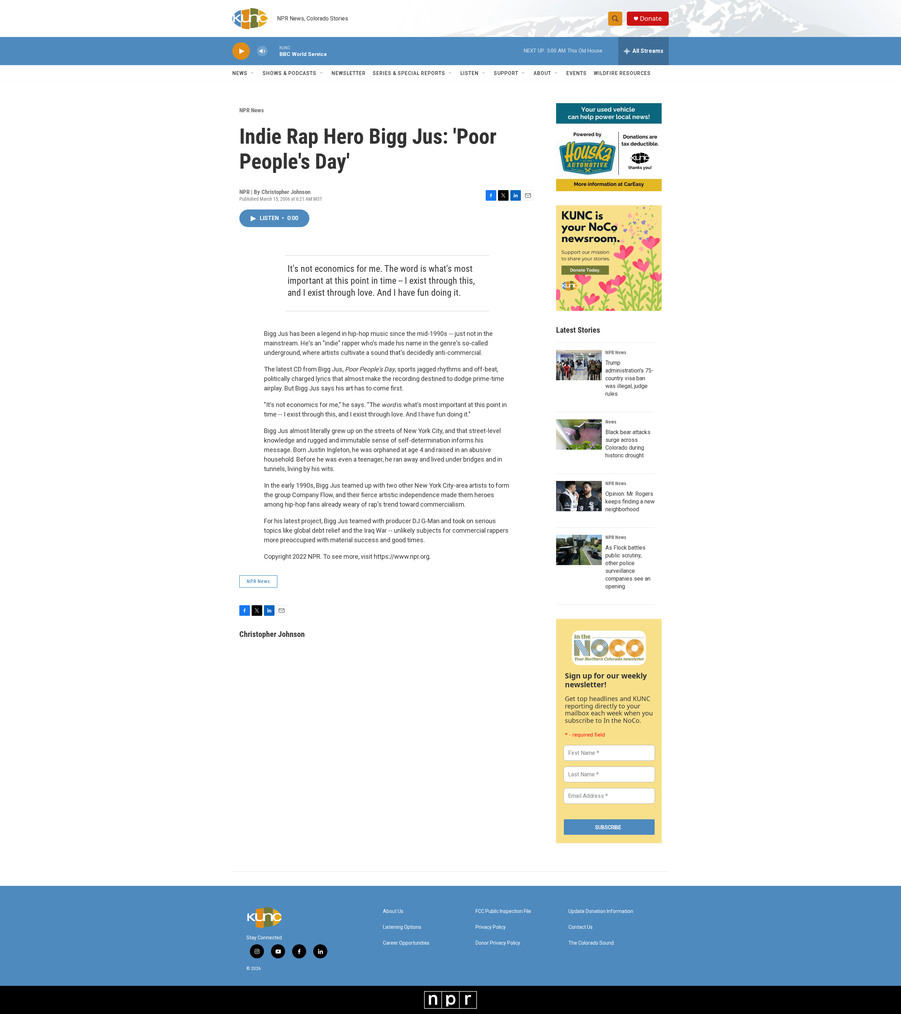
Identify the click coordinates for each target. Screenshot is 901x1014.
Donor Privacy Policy (497, 943)
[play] (241, 51)
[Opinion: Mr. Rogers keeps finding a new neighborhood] (579, 496)
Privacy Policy (490, 927)
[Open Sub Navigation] (253, 73)
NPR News (251, 110)
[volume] (262, 51)
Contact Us (580, 927)
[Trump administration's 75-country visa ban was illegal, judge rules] (579, 365)
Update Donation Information (600, 911)
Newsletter (349, 73)
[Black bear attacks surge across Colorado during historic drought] (579, 434)
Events (576, 73)
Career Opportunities (406, 943)
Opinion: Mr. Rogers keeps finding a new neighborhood (630, 501)
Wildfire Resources (622, 73)
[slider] (273, 51)
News (610, 422)
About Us (393, 911)
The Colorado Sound (591, 943)
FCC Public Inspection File (503, 911)
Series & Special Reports (409, 73)
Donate (651, 18)
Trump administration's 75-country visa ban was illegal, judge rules (629, 378)
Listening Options (402, 927)
